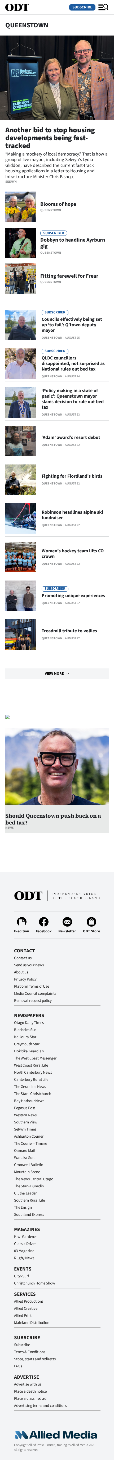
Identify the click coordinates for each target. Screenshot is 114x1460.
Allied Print (23, 1315)
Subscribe (82, 7)
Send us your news (28, 965)
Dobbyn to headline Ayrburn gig (72, 243)
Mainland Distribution (31, 1323)
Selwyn (11, 181)
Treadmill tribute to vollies (69, 631)
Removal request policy (33, 1000)
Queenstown (50, 210)
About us (21, 972)
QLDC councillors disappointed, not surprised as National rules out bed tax (73, 363)
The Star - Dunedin (29, 1186)
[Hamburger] (103, 7)
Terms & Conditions (29, 1352)
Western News (25, 1115)
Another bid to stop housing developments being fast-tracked (50, 138)
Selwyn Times (25, 1129)
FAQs (18, 1366)
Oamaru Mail (24, 1150)
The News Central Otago (33, 1179)
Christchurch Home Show (34, 1283)
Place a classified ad (30, 1398)
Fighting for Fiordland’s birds (72, 476)
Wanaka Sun (24, 1158)
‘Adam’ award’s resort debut (71, 437)
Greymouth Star (27, 1044)
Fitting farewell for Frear (69, 276)
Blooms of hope (58, 204)
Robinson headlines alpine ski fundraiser (72, 515)
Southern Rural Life (29, 1200)
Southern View (25, 1122)
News (9, 828)
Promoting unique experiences (73, 595)
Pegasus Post (24, 1108)
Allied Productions (28, 1301)
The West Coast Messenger (35, 1058)
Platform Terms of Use (31, 986)
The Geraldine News (30, 1086)
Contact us (23, 958)
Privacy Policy (25, 979)
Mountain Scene (27, 1172)
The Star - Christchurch (32, 1094)
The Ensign (23, 1207)
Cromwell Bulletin (28, 1165)
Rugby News (24, 1258)
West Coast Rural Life (31, 1065)
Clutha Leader (25, 1193)
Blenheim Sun (25, 1030)
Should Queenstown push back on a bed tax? (53, 819)
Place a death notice (30, 1391)
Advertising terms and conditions (40, 1405)
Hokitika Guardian (28, 1051)
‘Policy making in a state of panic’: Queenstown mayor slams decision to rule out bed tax (73, 399)
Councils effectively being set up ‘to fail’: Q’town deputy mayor (72, 325)
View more (54, 673)
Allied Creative (25, 1308)
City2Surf (21, 1276)
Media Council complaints (35, 993)
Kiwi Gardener (25, 1236)
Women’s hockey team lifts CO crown (73, 554)
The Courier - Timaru (30, 1143)
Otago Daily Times (28, 1023)
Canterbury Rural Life (31, 1079)
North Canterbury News (33, 1072)
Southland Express (29, 1214)
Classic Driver (25, 1244)
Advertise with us (27, 1384)
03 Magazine (24, 1251)
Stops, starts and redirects (35, 1359)
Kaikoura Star (25, 1037)
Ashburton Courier (28, 1136)
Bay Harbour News (29, 1101)
